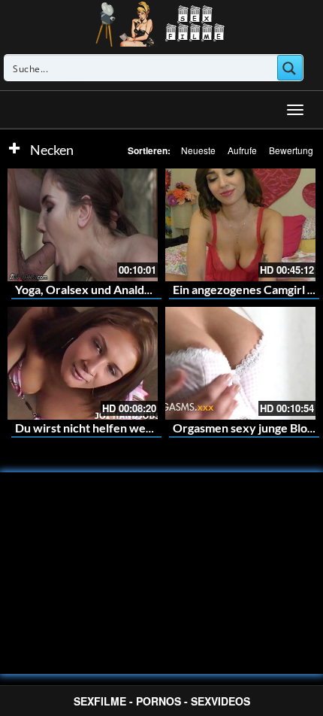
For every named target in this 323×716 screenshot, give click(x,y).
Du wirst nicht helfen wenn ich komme (117, 427)
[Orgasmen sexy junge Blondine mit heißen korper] (240, 363)
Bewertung (291, 150)
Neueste (198, 150)
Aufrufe (242, 150)
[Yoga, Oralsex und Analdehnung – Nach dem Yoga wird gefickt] (83, 224)
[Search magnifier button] (290, 67)
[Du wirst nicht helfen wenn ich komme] (83, 363)
